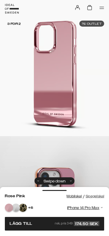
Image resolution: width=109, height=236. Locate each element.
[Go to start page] (12, 9)
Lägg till (54, 223)
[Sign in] (77, 8)
